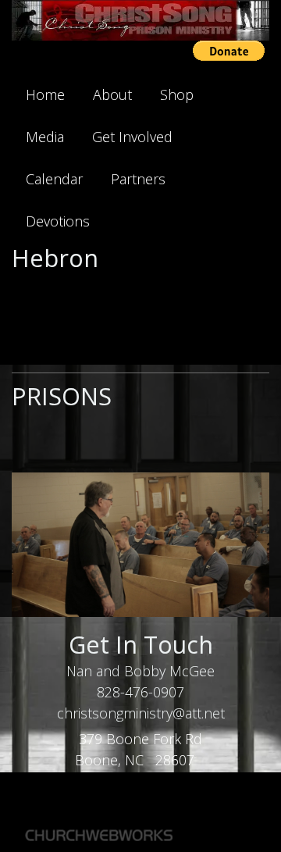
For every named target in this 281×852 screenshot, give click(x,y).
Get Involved (132, 136)
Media (45, 136)
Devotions (58, 221)
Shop (177, 94)
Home (45, 94)
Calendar (54, 178)
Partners (138, 178)
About (112, 94)
